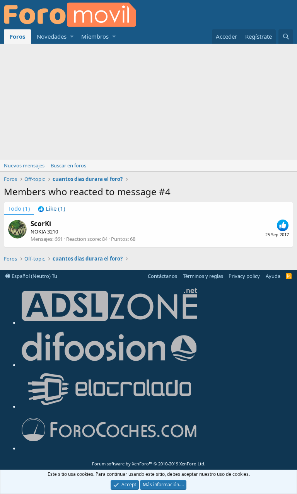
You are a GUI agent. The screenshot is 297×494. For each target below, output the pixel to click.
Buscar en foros (68, 165)
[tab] (51, 208)
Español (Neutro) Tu (33, 276)
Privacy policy (244, 276)
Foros (17, 36)
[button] (71, 36)
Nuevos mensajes (24, 165)
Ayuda (273, 276)
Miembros (95, 36)
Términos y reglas (203, 276)
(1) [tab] (19, 208)
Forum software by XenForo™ (148, 464)
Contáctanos (162, 276)
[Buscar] (285, 36)
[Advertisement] (148, 102)
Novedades (52, 36)
